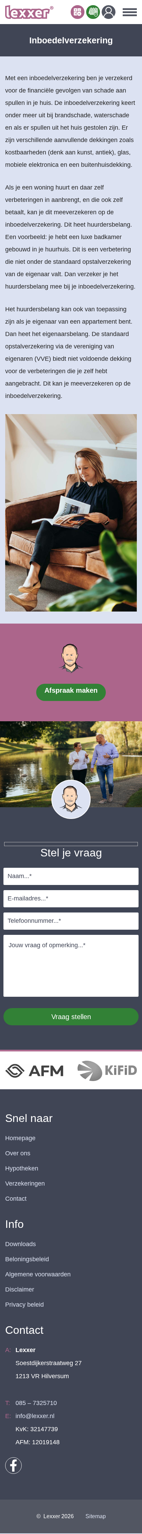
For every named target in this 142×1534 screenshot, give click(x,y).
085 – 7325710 (36, 1403)
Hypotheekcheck (77, 12)
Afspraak (93, 12)
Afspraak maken (71, 690)
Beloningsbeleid (27, 1259)
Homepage (20, 1138)
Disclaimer (19, 1289)
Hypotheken (21, 1168)
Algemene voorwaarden (38, 1274)
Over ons (17, 1153)
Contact (16, 1198)
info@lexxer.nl (35, 1416)
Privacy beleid (24, 1304)
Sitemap (95, 1516)
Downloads (20, 1244)
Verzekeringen (25, 1183)
